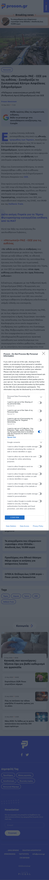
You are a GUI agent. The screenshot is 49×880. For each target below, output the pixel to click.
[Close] (44, 354)
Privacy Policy (38, 526)
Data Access (24, 526)
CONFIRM (14, 517)
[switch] (40, 403)
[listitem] (24, 397)
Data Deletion (11, 526)
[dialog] (24, 440)
